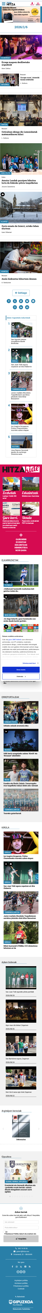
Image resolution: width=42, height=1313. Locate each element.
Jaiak (14, 336)
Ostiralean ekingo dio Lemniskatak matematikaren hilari (19, 133)
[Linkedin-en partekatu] (21, 307)
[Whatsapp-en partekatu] (15, 307)
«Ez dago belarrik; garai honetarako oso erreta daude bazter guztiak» (20, 620)
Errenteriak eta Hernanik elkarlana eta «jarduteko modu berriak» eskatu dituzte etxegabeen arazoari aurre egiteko (20, 1188)
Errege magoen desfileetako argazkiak (16, 63)
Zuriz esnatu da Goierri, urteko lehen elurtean (20, 227)
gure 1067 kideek (14, 639)
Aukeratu (20, 676)
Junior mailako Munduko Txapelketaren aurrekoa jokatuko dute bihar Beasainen (21, 396)
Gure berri (21, 539)
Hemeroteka (21, 548)
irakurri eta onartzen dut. (20, 1234)
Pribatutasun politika (21, 1286)
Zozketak (21, 542)
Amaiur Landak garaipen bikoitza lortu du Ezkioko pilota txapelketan (20, 181)
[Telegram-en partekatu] (33, 301)
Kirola (14, 361)
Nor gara (21, 550)
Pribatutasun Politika (11, 1234)
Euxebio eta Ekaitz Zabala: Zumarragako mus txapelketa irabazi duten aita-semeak (21, 784)
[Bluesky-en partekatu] (27, 301)
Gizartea (4, 271)
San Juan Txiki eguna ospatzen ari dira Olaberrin (21, 366)
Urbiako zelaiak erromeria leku (16, 726)
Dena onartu (21, 670)
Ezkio (3, 177)
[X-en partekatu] (15, 301)
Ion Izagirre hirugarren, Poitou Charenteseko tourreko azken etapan (20, 428)
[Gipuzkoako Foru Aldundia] (21, 1305)
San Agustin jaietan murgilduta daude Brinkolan (18, 341)
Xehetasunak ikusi (29, 663)
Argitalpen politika (21, 1280)
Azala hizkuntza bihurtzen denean (19, 278)
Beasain (23, 75)
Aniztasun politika (21, 1283)
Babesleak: (21, 1297)
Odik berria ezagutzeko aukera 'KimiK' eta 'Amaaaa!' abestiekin (20, 754)
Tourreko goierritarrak (12, 813)
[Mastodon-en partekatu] (21, 301)
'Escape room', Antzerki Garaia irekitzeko (29, 78)
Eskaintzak (21, 545)
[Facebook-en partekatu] (9, 301)
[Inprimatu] (27, 307)
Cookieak (21, 1289)
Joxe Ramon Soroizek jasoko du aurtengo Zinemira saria (19, 452)
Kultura (15, 446)
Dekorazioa (21, 1139)
